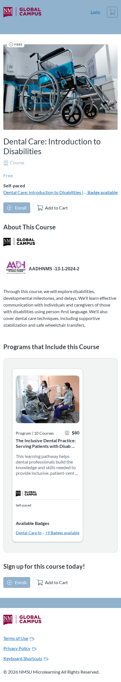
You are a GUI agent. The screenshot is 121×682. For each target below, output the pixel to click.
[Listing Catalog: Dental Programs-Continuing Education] (19, 242)
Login (95, 12)
